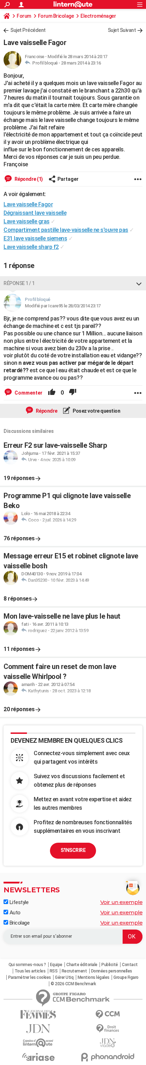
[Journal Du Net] (38, 1028)
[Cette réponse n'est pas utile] (72, 393)
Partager (68, 179)
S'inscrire (73, 850)
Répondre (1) (28, 179)
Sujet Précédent (28, 30)
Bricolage (18, 923)
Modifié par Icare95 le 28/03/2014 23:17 (63, 305)
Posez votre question (96, 411)
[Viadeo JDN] (107, 1042)
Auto (14, 912)
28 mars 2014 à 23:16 (81, 63)
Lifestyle (18, 902)
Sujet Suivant (122, 30)
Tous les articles (30, 971)
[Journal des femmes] (38, 1014)
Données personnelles (111, 971)
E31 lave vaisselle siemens (35, 238)
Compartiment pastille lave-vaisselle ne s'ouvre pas (66, 230)
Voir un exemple (121, 902)
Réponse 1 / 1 (19, 283)
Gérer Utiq (64, 977)
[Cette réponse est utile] (51, 393)
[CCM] (107, 1014)
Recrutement (74, 971)
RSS (54, 971)
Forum (24, 16)
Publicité (109, 964)
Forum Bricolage (56, 16)
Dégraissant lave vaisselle (35, 213)
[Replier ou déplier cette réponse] (139, 283)
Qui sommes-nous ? (27, 964)
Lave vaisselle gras (27, 221)
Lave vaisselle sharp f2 (31, 247)
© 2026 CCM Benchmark (73, 983)
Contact (130, 964)
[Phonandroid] (107, 1057)
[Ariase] (38, 1057)
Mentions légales (94, 977)
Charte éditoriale (81, 964)
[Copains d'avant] (38, 1042)
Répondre (46, 411)
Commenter (28, 393)
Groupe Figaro (126, 977)
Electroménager (98, 16)
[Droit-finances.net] (107, 1028)
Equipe (56, 964)
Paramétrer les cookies (29, 977)
